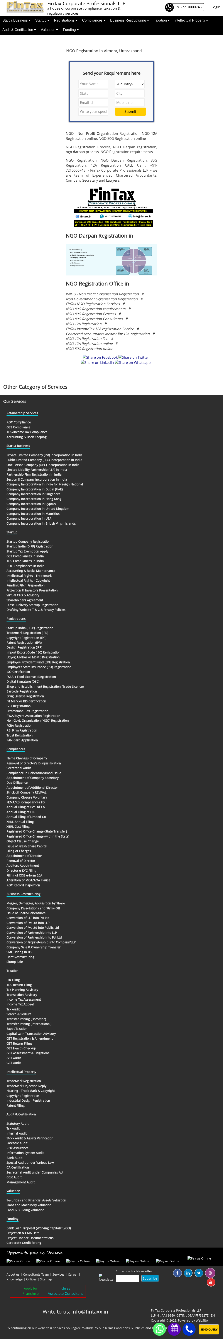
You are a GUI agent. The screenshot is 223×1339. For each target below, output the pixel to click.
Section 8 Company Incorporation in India (37, 479)
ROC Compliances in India (25, 566)
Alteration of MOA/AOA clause (28, 880)
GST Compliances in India (25, 556)
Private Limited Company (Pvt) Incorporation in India (45, 455)
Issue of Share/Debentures (26, 913)
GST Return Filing (19, 1043)
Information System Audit (25, 1153)
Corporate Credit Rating (24, 1243)
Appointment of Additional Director (32, 787)
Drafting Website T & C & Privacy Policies (36, 610)
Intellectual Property (190, 20)
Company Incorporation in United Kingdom (38, 509)
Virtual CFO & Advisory (23, 595)
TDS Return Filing (19, 985)
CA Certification (18, 1167)
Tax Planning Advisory (22, 990)
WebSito (202, 1320)
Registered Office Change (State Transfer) (37, 831)
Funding (70, 30)
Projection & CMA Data (23, 1233)
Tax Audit (13, 1009)
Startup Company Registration (29, 541)
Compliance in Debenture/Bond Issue (34, 773)
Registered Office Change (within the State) (38, 836)
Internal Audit (17, 1133)
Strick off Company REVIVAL (26, 792)
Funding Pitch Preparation (26, 585)
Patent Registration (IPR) (24, 642)
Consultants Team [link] (36, 1274)
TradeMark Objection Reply (26, 1086)
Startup (41, 20)
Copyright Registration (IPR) (26, 638)
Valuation (48, 30)
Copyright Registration (23, 1096)
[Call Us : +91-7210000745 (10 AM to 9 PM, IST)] (189, 1329)
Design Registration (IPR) (24, 647)
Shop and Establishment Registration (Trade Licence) (45, 686)
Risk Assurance (18, 1148)
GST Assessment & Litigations (28, 1053)
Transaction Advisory (22, 995)
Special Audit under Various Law (30, 1162)
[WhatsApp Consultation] (159, 1329)
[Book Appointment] (174, 1328)
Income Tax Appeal (20, 1004)
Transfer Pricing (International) (29, 1024)
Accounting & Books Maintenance (31, 571)
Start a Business (15, 20)
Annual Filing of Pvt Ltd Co (26, 807)
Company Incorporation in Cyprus (31, 504)
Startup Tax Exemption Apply (27, 551)
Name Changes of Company (27, 758)
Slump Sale (15, 962)
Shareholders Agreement (25, 600)
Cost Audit (14, 1177)
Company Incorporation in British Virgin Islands (41, 523)
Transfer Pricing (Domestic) (26, 1019)
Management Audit (21, 1182)
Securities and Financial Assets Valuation (36, 1200)
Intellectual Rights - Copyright (28, 580)
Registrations (64, 20)
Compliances (92, 20)
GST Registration (19, 706)
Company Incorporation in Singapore (33, 494)
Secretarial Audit (19, 768)
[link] (31, 1279)
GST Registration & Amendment (30, 1038)
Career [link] (73, 1274)
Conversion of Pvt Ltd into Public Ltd (33, 927)
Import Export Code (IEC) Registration (34, 652)
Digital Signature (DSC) (23, 681)
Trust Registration (20, 735)
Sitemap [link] (46, 1279)
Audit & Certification (18, 30)
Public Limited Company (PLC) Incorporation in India (44, 460)
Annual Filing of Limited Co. (27, 817)
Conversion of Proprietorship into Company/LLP (41, 942)
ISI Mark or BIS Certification (26, 701)
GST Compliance (18, 427)
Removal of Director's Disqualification (34, 763)
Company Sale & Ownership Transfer (34, 947)
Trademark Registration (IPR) (27, 633)
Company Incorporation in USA (29, 518)
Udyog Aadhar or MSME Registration (33, 657)
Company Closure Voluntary (27, 797)
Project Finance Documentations (30, 1238)
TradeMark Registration (24, 1081)
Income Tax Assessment (24, 999)
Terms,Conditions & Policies (125, 1328)
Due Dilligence (17, 782)
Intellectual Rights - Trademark (29, 576)
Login (215, 7)
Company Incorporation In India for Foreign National (45, 484)
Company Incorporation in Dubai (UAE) (35, 489)
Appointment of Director (24, 856)
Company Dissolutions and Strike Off (33, 908)
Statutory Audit (18, 1123)
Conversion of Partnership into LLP (32, 932)
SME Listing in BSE (20, 952)
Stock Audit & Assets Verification (30, 1138)
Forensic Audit (17, 1143)
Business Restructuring (128, 20)
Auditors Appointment (23, 865)
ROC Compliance (19, 422)
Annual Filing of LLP (21, 812)
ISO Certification (18, 672)
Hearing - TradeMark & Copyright (31, 1091)
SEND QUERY (209, 1329)
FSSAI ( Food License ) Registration (31, 677)
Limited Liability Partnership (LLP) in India (37, 470)
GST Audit (14, 1058)
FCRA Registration (19, 725)
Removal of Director (21, 861)
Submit (130, 111)
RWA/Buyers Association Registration (33, 716)
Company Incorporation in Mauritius (33, 514)
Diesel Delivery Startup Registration (32, 605)
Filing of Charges (19, 851)
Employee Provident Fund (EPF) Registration (38, 662)
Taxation (161, 20)
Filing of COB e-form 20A (24, 875)
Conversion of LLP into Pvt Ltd (28, 918)
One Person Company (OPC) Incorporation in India (43, 465)
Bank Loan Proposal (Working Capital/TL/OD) (39, 1228)
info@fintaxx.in (89, 1311)
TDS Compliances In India (25, 561)
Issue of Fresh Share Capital (27, 846)
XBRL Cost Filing (18, 826)
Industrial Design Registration (28, 1100)
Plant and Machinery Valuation (29, 1205)
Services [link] (58, 1274)
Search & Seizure (19, 1014)
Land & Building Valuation (25, 1210)
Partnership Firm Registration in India (34, 474)
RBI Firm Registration (22, 730)
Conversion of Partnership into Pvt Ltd (34, 937)
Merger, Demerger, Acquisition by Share (36, 903)
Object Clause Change (23, 841)
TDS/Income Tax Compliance (27, 432)
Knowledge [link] (15, 1279)
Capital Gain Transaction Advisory (31, 1034)
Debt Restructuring (20, 957)
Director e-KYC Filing (21, 870)
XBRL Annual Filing (20, 822)
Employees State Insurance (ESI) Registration (39, 667)
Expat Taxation (17, 1029)
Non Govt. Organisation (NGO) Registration (38, 720)
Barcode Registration (22, 691)
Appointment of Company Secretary (33, 778)
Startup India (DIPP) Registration (30, 546)
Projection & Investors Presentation (32, 590)
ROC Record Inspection (23, 885)
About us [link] (13, 1274)
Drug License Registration (25, 696)
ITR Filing (13, 980)
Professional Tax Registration (27, 711)
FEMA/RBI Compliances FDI (26, 802)
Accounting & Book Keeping (27, 437)
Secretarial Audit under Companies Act (35, 1172)
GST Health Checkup (21, 1048)
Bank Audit (14, 1158)
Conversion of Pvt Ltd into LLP (28, 923)
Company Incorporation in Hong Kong (34, 499)
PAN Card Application (22, 740)
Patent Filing (16, 1105)
